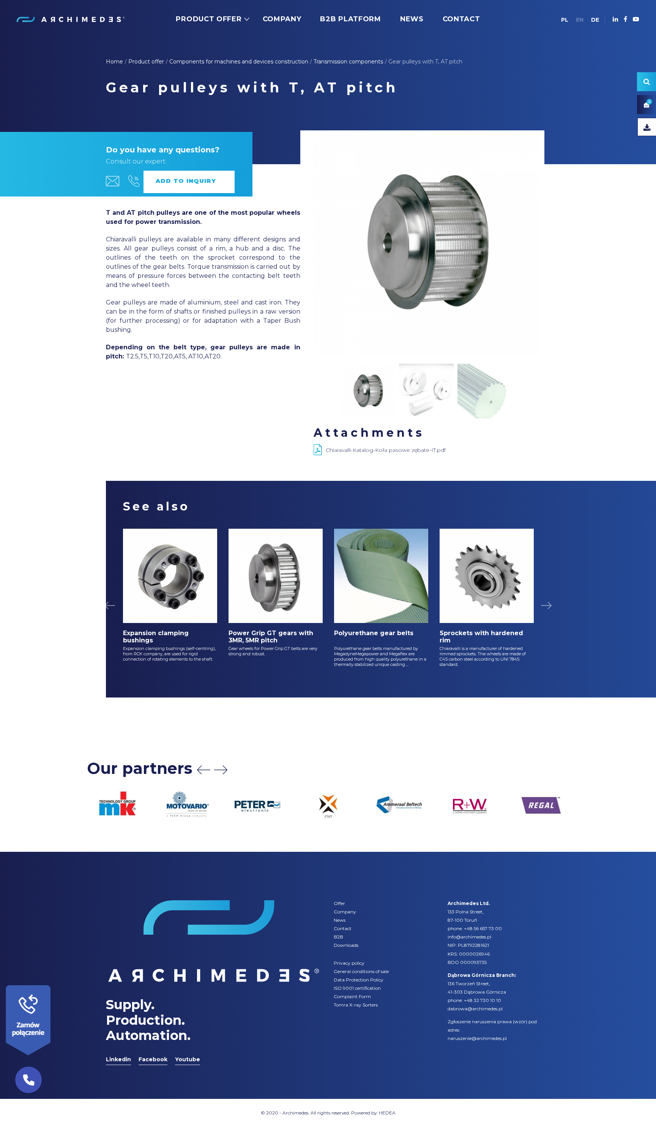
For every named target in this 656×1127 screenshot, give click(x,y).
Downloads (346, 945)
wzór (520, 1021)
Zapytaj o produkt (189, 182)
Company (345, 912)
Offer (339, 903)
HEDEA (387, 1113)
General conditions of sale (361, 971)
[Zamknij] (53, 983)
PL (564, 19)
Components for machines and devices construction (238, 61)
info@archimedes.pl (469, 937)
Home (114, 61)
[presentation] (203, 770)
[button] (28, 1080)
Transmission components (348, 61)
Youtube (187, 1059)
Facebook (153, 1059)
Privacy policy (349, 963)
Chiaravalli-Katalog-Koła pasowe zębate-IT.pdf (386, 450)
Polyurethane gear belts (373, 633)
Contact (343, 928)
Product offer (146, 61)
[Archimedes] (70, 19)
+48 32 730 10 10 (482, 1000)
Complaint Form (352, 996)
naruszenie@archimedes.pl (477, 1038)
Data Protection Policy (358, 980)
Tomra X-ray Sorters (356, 1005)
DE (595, 19)
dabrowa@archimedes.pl (475, 1008)
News (339, 920)
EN (579, 19)
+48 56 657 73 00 (483, 928)
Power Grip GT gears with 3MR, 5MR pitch (271, 636)
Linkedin (118, 1059)
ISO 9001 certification (357, 988)
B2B (338, 937)
